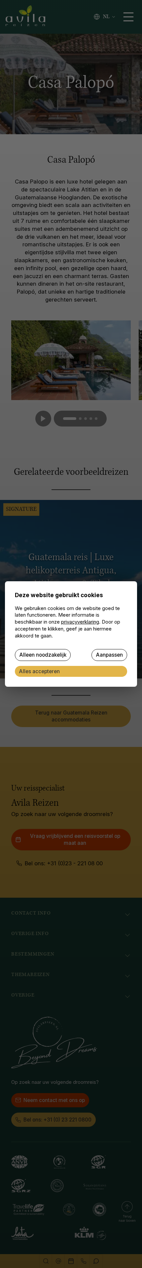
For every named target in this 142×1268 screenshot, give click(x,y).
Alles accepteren (39, 671)
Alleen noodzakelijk (42, 655)
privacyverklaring (80, 622)
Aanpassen (109, 655)
